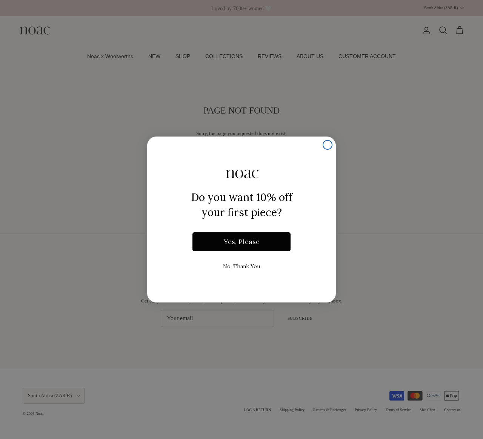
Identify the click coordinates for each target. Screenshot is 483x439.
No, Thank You (241, 266)
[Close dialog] (327, 144)
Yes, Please (242, 241)
